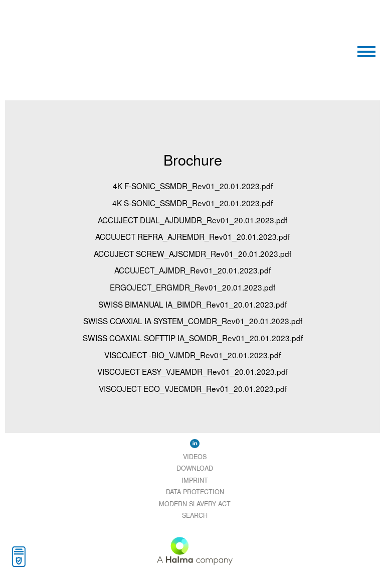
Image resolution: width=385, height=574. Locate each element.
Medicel (101, 29)
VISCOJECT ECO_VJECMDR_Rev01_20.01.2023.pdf (193, 388)
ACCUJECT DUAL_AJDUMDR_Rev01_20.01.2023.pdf (192, 219)
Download (194, 468)
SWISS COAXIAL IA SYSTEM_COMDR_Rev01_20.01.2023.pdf (192, 320)
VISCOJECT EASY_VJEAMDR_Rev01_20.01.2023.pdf (192, 371)
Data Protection (195, 491)
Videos (195, 456)
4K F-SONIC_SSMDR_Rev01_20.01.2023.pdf (193, 185)
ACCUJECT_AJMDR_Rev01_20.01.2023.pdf (192, 269)
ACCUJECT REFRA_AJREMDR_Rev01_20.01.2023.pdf (192, 236)
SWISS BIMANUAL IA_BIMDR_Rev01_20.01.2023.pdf (192, 304)
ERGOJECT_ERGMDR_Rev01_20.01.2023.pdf (192, 287)
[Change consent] (19, 556)
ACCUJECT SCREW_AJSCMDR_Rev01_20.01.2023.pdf (192, 253)
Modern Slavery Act (195, 503)
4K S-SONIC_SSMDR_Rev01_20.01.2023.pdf (192, 202)
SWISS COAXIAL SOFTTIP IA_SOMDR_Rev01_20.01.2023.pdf (193, 337)
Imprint (194, 480)
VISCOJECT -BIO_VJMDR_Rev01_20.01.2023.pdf (192, 354)
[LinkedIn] (194, 443)
